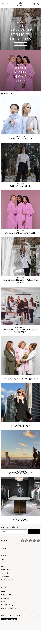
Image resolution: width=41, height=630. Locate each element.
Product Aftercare (20, 139)
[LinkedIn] (38, 540)
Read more (20, 44)
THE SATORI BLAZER (20, 426)
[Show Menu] (3, 4)
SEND (34, 531)
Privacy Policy (34, 616)
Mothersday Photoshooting (20, 379)
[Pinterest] (34, 540)
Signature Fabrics (6, 576)
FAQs (3, 601)
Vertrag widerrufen (9, 619)
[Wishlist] (7, 4)
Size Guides (5, 598)
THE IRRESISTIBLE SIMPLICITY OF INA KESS (20, 281)
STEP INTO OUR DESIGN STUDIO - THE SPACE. (20, 330)
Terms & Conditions (24, 616)
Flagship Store (5, 570)
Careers (3, 566)
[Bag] (38, 4)
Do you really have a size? (20, 233)
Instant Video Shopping (8, 605)
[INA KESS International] (20, 4)
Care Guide (4, 573)
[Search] (34, 4)
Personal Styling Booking (8, 608)
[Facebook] (26, 540)
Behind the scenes (21, 186)
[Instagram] (22, 540)
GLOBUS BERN (20, 520)
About (3, 559)
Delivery (3, 591)
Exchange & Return (7, 595)
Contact (3, 563)
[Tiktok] (30, 540)
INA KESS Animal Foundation (10, 580)
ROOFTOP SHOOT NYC (20, 473)
